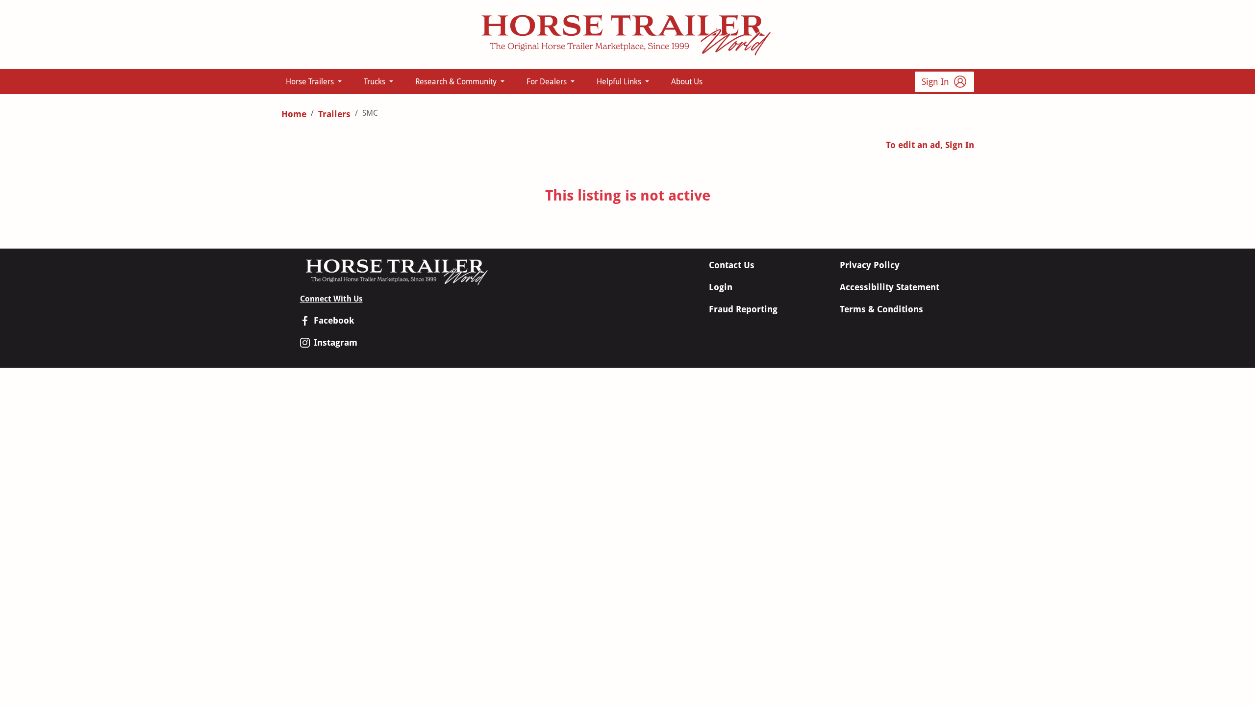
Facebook (334, 320)
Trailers (334, 114)
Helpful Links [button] (620, 81)
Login (720, 287)
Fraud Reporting (743, 309)
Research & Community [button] (457, 81)
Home (293, 114)
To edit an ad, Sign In (930, 145)
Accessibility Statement (889, 287)
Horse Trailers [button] (311, 81)
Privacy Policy (870, 265)
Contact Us (731, 265)
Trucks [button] (375, 81)
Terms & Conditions (881, 309)
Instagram (335, 342)
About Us (687, 81)
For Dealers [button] (548, 81)
